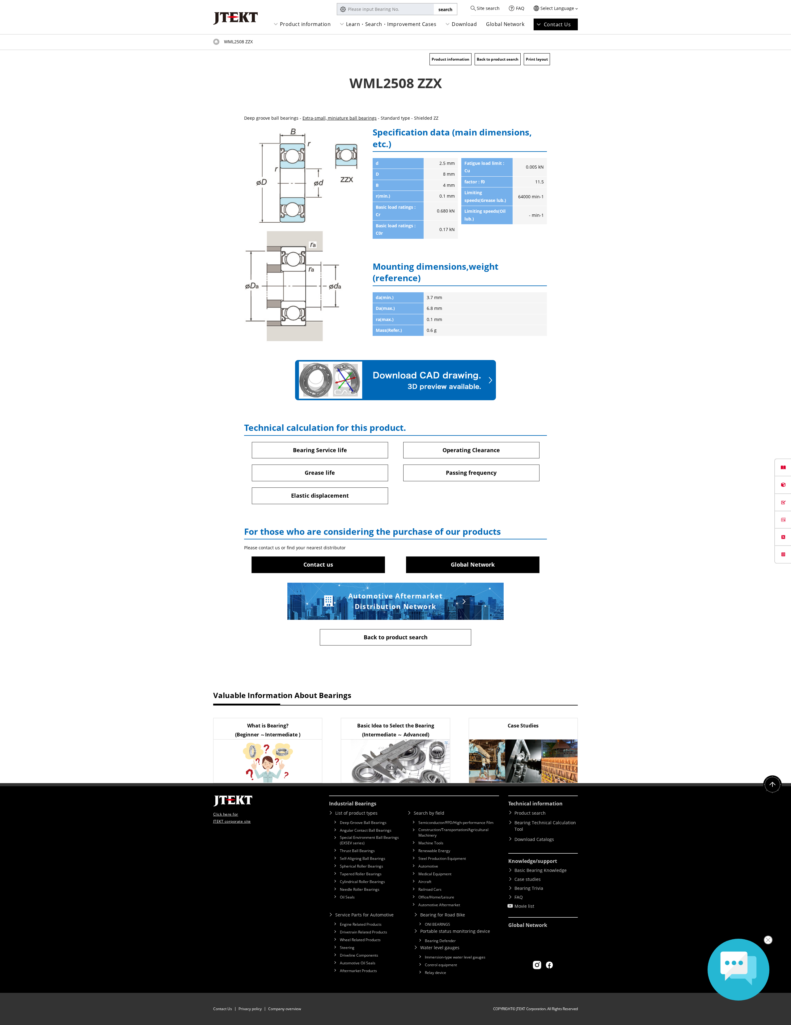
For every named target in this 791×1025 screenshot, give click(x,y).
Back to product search (497, 59)
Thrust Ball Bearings (357, 850)
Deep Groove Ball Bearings (363, 822)
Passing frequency (471, 472)
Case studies (527, 879)
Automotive (428, 866)
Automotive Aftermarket (439, 904)
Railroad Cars (430, 889)
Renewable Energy (434, 850)
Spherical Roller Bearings (361, 866)
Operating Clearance (471, 450)
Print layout (537, 59)
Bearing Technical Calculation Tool (545, 826)
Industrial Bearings (352, 803)
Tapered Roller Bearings (361, 874)
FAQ (520, 8)
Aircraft (424, 881)
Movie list (524, 906)
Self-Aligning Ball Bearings (362, 858)
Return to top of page (772, 784)
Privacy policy (250, 1008)
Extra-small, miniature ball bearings (339, 118)
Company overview (284, 1008)
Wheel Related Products (360, 939)
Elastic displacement (320, 495)
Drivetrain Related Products (363, 932)
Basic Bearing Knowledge (540, 870)
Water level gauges (439, 947)
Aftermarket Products (358, 970)
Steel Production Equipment (442, 858)
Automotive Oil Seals (357, 963)
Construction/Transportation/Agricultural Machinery (453, 832)
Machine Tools (430, 843)
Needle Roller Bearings (359, 889)
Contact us (318, 564)
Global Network (505, 24)
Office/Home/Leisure (436, 897)
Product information (305, 24)
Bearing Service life (320, 450)
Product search (530, 813)
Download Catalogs (534, 839)
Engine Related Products (361, 924)
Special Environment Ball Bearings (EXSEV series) (369, 840)
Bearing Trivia (528, 888)
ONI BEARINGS (437, 924)
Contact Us (557, 24)
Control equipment (441, 964)
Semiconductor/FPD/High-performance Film (455, 822)
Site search (488, 8)
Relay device (435, 972)
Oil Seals (347, 897)
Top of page (216, 42)
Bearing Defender (440, 940)
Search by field (429, 813)
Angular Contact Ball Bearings (365, 830)
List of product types (356, 813)
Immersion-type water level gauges (455, 957)
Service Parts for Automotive (364, 915)
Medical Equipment (434, 874)
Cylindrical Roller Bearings (362, 881)
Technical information (535, 803)
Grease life (320, 472)
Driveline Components (359, 955)
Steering (347, 947)
